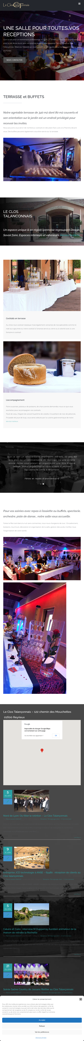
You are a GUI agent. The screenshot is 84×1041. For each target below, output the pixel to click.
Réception (43, 819)
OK (56, 735)
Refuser (42, 1026)
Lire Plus (77, 837)
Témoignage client (54, 819)
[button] (81, 999)
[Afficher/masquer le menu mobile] (79, 4)
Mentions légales (41, 1037)
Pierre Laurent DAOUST (13, 819)
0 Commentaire (66, 819)
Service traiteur (69, 235)
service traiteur (12, 421)
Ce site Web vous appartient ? (33, 735)
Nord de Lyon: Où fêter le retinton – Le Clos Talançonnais (35, 815)
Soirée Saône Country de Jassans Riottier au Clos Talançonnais (38, 989)
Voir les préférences (42, 1032)
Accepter (42, 1020)
